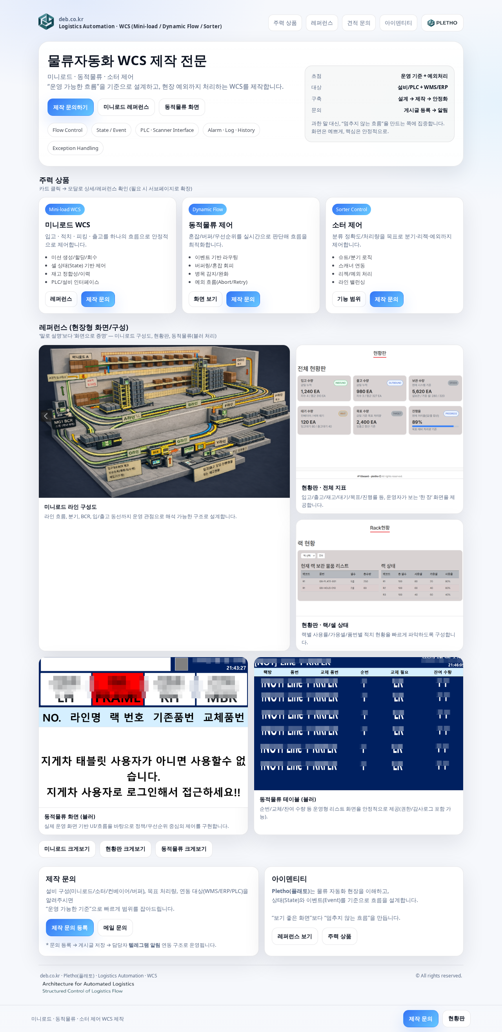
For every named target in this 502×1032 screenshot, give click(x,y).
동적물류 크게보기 (184, 849)
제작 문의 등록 (70, 927)
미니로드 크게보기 (67, 849)
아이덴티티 (398, 22)
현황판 (456, 1018)
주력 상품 (285, 22)
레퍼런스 (322, 22)
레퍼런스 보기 (295, 936)
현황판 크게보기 (125, 849)
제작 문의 (98, 299)
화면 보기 (205, 299)
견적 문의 (359, 22)
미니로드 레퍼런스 (126, 107)
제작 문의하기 (70, 107)
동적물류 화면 (182, 107)
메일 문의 (115, 927)
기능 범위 (349, 299)
